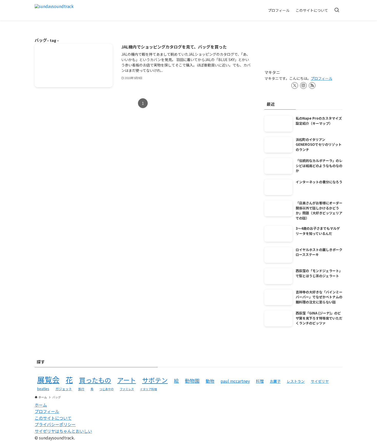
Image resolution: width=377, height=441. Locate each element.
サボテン (155, 380)
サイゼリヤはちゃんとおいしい (63, 431)
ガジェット (63, 388)
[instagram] (303, 85)
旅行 (81, 389)
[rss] (312, 85)
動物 (210, 381)
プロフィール (321, 78)
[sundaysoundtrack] (54, 10)
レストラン (296, 381)
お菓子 (275, 381)
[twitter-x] (294, 85)
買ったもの (95, 380)
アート (126, 380)
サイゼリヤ (320, 381)
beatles (43, 388)
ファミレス (127, 389)
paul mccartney (235, 381)
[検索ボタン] (336, 10)
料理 (260, 381)
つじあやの (107, 389)
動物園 (192, 380)
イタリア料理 (148, 389)
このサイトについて (53, 418)
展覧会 (48, 379)
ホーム (41, 405)
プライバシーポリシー (55, 424)
